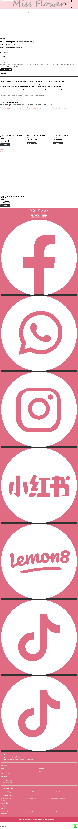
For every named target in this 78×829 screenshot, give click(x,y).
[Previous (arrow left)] (0, 828)
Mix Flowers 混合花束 (30, 791)
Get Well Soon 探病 (39, 64)
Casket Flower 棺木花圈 (6, 798)
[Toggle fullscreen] (2, 826)
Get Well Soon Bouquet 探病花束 (27, 64)
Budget (8, 64)
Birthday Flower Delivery (6, 782)
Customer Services (42, 769)
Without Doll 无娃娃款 (17, 66)
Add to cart (7, 70)
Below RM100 (4, 813)
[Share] (3, 826)
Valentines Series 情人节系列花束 (57, 806)
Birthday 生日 (3, 64)
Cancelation (41, 771)
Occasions (61, 64)
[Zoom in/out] (0, 826)
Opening (3, 806)
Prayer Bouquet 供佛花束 (6, 793)
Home (2, 768)
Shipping (3, 771)
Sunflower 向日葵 (8, 66)
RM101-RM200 (67, 64)
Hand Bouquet (55, 64)
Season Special (29, 806)
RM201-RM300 (29, 811)
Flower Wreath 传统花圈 (6, 800)
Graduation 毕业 (47, 64)
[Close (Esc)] (5, 826)
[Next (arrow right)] (2, 828)
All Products (41, 768)
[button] (7, 0)
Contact (2, 769)
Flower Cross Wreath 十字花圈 (32, 798)
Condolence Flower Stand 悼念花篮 (57, 798)
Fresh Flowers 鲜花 (15, 64)
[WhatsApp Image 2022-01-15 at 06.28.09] (39, 34)
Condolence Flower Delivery (7, 784)
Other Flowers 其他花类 (55, 791)
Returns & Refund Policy (6, 773)
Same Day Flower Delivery (6, 779)
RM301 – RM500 (5, 811)
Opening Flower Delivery (6, 780)
